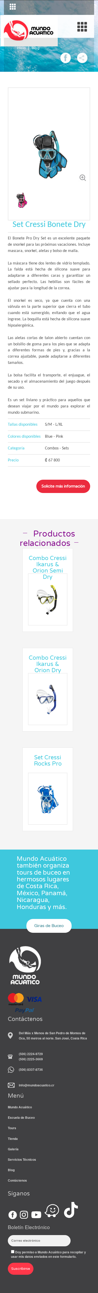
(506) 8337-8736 (31, 1069)
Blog (35, 48)
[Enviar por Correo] (82, 57)
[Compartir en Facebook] (65, 57)
